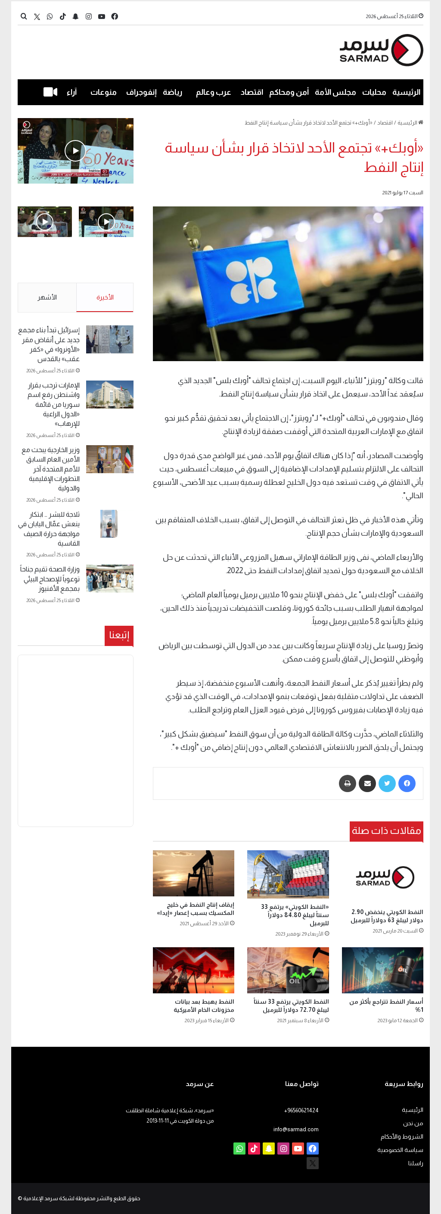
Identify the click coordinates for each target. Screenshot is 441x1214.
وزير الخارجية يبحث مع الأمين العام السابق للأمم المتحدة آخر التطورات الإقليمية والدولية (51, 469)
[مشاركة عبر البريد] (367, 783)
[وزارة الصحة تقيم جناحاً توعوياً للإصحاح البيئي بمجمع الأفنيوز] (110, 579)
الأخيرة (105, 297)
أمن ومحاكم (289, 92)
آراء (72, 92)
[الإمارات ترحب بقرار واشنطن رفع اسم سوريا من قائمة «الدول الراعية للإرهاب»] (110, 395)
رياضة (172, 92)
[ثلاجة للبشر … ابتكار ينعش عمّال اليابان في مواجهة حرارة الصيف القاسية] (110, 524)
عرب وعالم (213, 92)
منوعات (103, 92)
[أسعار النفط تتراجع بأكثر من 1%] (383, 970)
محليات (374, 92)
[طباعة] (347, 783)
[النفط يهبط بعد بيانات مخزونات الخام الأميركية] (194, 970)
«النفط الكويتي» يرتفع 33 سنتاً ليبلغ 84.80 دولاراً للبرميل (295, 915)
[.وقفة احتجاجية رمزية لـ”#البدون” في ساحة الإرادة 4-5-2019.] (76, 151)
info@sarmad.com (296, 1129)
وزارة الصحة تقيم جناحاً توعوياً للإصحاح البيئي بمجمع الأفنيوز (50, 578)
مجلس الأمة (335, 92)
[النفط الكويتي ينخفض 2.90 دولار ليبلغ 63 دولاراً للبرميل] (383, 877)
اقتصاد (252, 92)
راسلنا (415, 1163)
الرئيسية (406, 92)
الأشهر (47, 297)
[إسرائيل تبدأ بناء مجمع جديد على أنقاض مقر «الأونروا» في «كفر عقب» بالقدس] (110, 339)
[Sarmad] (382, 50)
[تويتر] (387, 783)
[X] (37, 16)
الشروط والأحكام (402, 1136)
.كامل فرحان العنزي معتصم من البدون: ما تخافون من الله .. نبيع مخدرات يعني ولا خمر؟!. (45, 265)
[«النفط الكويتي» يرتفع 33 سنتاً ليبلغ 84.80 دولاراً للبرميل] (288, 874)
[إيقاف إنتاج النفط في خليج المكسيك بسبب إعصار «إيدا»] (194, 873)
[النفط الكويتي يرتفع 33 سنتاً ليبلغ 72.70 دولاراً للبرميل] (288, 970)
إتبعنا (119, 634)
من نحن (413, 1123)
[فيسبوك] (407, 783)
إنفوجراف (141, 92)
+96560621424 (301, 1110)
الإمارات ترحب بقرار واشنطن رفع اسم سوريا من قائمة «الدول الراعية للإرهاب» (54, 404)
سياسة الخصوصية (400, 1150)
